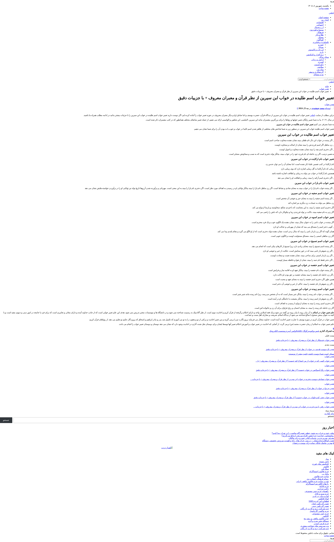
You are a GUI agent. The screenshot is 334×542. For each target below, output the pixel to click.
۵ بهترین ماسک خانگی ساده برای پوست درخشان (313, 443)
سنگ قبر (325, 469)
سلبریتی (320, 69)
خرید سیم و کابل (322, 494)
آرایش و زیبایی (317, 59)
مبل (327, 459)
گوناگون (320, 40)
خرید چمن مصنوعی (320, 513)
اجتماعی (320, 25)
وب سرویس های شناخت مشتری (314, 526)
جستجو (331, 416)
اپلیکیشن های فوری (320, 464)
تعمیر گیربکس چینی (320, 506)
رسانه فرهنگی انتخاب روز (318, 479)
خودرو (321, 45)
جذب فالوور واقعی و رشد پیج (316, 518)
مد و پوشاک (319, 74)
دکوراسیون (319, 64)
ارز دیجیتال (319, 27)
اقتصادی (320, 22)
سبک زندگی (324, 57)
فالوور (326, 466)
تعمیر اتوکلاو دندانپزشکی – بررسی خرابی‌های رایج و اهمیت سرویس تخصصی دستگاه (298, 441)
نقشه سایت (324, 8)
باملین (331, 13)
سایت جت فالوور (321, 476)
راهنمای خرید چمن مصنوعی (317, 491)
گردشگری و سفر (316, 72)
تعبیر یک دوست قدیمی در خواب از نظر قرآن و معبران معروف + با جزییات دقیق (300, 349)
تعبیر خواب (329, 104)
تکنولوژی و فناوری (321, 42)
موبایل (321, 47)
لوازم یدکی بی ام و (321, 496)
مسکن (321, 37)
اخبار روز (325, 20)
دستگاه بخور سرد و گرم (318, 521)
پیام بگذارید (329, 413)
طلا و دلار (319, 35)
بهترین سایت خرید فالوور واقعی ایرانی (312, 481)
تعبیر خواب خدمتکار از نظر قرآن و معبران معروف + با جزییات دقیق (305, 340)
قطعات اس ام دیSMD (319, 501)
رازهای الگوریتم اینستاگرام (317, 484)
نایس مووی (324, 461)
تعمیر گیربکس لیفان (320, 504)
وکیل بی (325, 474)
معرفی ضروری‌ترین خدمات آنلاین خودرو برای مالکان (311, 438)
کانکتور (326, 516)
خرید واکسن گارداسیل (319, 511)
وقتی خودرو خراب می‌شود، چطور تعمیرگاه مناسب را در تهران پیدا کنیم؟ (303, 433)
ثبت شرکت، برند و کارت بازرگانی (314, 509)
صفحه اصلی (323, 17)
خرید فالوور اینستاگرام (319, 471)
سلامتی (320, 67)
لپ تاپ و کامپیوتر (316, 50)
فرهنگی (320, 32)
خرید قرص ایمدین (321, 523)
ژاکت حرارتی (323, 489)
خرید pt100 (324, 486)
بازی (322, 52)
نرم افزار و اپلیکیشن (315, 55)
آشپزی (321, 62)
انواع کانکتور (323, 499)
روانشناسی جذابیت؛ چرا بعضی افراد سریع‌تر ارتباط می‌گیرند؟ (308, 436)
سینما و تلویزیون (317, 30)
